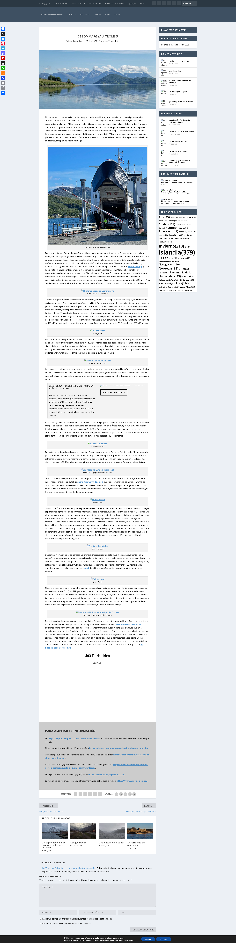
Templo (173, 287)
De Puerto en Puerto (52, 14)
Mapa (98, 14)
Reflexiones (165, 280)
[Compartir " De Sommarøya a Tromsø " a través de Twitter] (80, 794)
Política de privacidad (114, 3)
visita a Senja (135, 266)
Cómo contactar (78, 3)
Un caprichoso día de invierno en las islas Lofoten (54, 845)
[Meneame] (2, 73)
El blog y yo (44, 3)
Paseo (164, 272)
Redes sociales (95, 3)
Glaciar (188, 235)
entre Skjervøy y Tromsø (90, 482)
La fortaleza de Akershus (136, 844)
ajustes (130, 940)
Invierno (171, 246)
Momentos (184, 258)
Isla (187, 247)
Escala (172, 227)
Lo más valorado (60, 3)
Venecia (172, 290)
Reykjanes (188, 280)
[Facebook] (2, 28)
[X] (2, 33)
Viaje (181, 290)
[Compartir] (2, 92)
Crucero (181, 224)
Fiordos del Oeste (174, 235)
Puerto (187, 276)
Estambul (183, 228)
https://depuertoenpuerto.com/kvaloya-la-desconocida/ (118, 748)
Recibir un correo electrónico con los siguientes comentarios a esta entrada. (77, 918)
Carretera (183, 217)
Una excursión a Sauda (112, 842)
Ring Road (167, 283)
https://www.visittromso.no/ (132, 781)
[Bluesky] (2, 38)
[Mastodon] (2, 53)
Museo (176, 261)
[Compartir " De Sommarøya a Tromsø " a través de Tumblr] (85, 794)
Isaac (81, 41)
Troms (111, 41)
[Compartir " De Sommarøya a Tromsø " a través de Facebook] (75, 794)
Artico (164, 217)
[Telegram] (2, 48)
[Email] (2, 82)
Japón (173, 258)
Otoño (184, 268)
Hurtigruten (166, 242)
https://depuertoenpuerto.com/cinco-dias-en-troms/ (74, 738)
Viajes (107, 14)
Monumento (165, 261)
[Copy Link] (2, 87)
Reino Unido (176, 280)
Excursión (168, 231)
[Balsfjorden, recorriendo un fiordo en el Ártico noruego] (123, 384)
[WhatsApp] (2, 68)
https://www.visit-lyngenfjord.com (106, 774)
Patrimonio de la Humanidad (175, 274)
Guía (186, 238)
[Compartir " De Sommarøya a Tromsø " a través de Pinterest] (90, 794)
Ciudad (167, 224)
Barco (174, 217)
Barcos (72, 14)
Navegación (169, 264)
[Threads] (2, 63)
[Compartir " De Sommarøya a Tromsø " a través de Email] (95, 794)
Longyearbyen (78, 842)
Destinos (85, 14)
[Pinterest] (2, 43)
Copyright (131, 3)
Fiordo (182, 232)
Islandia (177, 252)
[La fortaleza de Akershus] (140, 831)
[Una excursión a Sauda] (112, 831)
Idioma (142, 3)
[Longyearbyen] (83, 831)
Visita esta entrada (114, 392)
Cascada (182, 221)
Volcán (188, 291)
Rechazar (164, 939)
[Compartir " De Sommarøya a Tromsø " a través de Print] (100, 794)
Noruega (103, 41)
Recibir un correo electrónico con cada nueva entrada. (67, 923)
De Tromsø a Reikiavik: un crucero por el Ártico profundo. (68, 868)
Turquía (163, 291)
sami (86, 568)
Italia (163, 257)
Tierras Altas (186, 286)
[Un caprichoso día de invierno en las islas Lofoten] (55, 831)
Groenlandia (176, 238)
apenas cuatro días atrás (128, 624)
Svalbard (163, 287)
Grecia (163, 238)
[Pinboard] (2, 77)
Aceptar (148, 939)
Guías (117, 14)
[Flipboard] (2, 58)
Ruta (182, 283)
